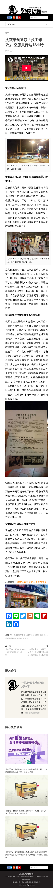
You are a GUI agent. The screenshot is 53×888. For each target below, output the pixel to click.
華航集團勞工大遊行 (13, 638)
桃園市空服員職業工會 (25, 635)
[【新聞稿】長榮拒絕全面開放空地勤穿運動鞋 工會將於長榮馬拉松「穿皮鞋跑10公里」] (26, 749)
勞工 (7, 33)
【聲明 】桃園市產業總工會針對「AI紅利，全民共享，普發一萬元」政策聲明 (25, 812)
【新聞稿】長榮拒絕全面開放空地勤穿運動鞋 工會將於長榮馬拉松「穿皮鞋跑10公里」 (26, 770)
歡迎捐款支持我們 (32, 713)
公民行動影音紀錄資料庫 (32, 684)
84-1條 (12, 635)
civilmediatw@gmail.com (27, 885)
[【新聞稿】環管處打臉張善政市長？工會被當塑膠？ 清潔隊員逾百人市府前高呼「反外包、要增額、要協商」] (26, 831)
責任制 (25, 638)
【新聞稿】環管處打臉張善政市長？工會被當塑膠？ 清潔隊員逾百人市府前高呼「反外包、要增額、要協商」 (26, 855)
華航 (37, 635)
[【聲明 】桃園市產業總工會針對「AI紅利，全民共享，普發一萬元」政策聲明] (26, 790)
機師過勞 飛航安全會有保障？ (32, 582)
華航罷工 (43, 635)
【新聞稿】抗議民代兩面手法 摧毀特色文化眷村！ (15, 652)
